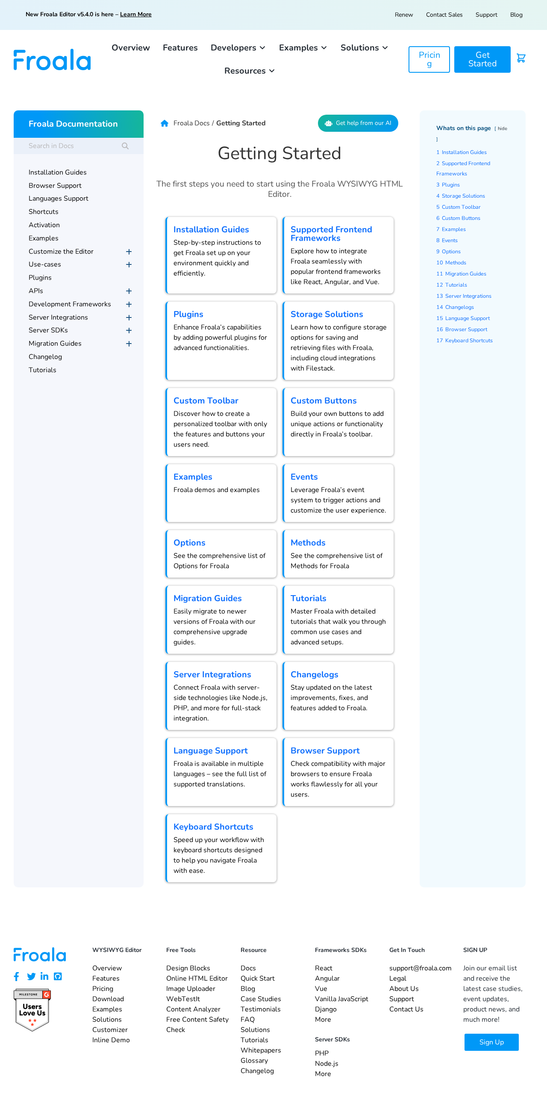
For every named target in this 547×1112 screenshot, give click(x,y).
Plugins (188, 314)
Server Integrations (212, 674)
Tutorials (308, 598)
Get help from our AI (363, 123)
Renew (404, 15)
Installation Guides (211, 229)
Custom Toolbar (206, 400)
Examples (193, 477)
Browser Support (325, 750)
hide (502, 128)
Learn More (136, 14)
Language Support (211, 750)
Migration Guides (208, 598)
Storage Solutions (327, 314)
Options (190, 543)
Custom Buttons (324, 400)
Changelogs (314, 674)
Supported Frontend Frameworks (331, 234)
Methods (308, 543)
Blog (516, 15)
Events (304, 477)
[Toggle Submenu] (129, 251)
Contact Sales (444, 15)
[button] (238, 47)
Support (486, 15)
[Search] (125, 146)
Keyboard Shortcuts (213, 827)
